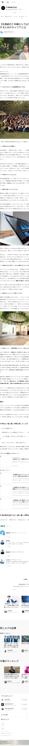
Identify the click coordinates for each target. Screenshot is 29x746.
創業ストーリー (13, 519)
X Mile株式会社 (11, 7)
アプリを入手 (24, 699)
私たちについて (8, 16)
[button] (15, 696)
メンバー (16, 16)
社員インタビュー (22, 519)
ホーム (2, 16)
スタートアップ (4, 519)
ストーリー (21, 16)
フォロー (14, 12)
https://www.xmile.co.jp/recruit (11, 9)
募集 (27, 16)
